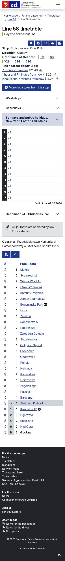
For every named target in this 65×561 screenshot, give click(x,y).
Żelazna (25, 316)
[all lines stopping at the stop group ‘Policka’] (5, 391)
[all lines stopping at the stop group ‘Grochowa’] (5, 351)
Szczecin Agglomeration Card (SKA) (24, 480)
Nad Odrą (26, 426)
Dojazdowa (27, 380)
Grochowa (27, 351)
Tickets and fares (12, 472)
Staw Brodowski (31, 287)
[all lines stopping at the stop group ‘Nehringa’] (5, 368)
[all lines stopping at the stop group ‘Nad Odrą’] (5, 426)
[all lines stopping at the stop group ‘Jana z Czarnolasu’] (5, 298)
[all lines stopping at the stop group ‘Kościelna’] (5, 421)
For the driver (10, 492)
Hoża (23, 310)
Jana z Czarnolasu (32, 298)
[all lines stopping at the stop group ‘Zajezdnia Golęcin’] (5, 333)
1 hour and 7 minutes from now (22, 74)
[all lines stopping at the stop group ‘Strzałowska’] (5, 339)
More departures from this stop (28, 87)
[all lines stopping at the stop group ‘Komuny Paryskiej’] (5, 293)
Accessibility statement (32, 548)
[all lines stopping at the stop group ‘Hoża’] (5, 310)
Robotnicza (27, 328)
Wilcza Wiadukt (30, 281)
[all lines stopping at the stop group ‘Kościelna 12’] (5, 409)
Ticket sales (9, 476)
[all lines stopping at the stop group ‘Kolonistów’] (5, 374)
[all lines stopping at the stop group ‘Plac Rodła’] (5, 264)
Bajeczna (26, 397)
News (5, 457)
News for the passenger (20, 523)
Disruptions (8, 464)
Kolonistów (27, 374)
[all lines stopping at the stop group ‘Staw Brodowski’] (5, 287)
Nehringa (26, 368)
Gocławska (27, 357)
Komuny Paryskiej (32, 293)
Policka (25, 391)
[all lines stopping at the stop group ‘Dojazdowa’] (5, 380)
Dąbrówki (26, 415)
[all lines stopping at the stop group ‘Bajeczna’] (5, 397)
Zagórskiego (28, 386)
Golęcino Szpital (31, 345)
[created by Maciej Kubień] (59, 555)
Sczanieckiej (28, 275)
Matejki (24, 269)
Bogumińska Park (31, 304)
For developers (11, 511)
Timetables (9, 461)
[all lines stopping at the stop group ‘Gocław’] (5, 432)
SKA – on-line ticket (13, 483)
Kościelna (26, 421)
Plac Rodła (28, 264)
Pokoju (24, 362)
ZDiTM (6, 507)
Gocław (25, 432)
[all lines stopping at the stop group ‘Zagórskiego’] (5, 386)
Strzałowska (28, 339)
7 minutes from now (15, 70)
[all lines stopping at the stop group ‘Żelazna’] (5, 316)
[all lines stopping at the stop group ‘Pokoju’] (5, 362)
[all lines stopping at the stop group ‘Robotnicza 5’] (5, 322)
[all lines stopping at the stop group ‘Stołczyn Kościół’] (5, 403)
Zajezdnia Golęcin (32, 333)
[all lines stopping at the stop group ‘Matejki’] (5, 269)
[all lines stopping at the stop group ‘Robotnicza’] (5, 328)
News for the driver (17, 527)
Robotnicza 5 (29, 322)
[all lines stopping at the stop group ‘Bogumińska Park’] (5, 304)
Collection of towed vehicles (19, 499)
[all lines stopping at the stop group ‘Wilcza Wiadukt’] (5, 281)
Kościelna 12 (28, 409)
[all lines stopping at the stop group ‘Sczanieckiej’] (5, 275)
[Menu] (58, 4)
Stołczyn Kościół (31, 403)
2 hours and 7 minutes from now (23, 79)
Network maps (10, 468)
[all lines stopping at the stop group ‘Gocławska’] (5, 357)
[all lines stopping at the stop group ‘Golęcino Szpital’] (5, 345)
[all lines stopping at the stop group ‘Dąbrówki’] (5, 415)
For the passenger (14, 453)
